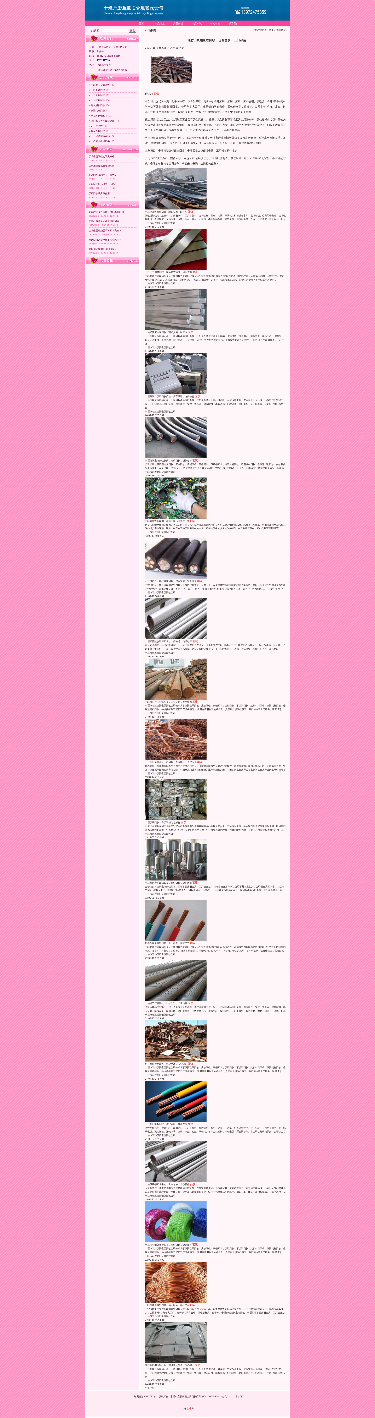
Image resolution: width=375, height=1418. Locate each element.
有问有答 (215, 23)
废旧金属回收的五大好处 (101, 156)
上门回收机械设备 (100, 141)
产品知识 (197, 23)
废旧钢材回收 (98, 110)
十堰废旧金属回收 (100, 84)
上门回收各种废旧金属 (102, 120)
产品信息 (160, 23)
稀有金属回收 (98, 131)
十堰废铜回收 (98, 95)
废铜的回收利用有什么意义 (103, 174)
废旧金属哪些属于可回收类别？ (105, 230)
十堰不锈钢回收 (99, 115)
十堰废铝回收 (98, 100)
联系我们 (234, 23)
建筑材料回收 (98, 105)
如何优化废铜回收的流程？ (103, 249)
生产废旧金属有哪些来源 (101, 165)
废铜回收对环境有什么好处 (103, 184)
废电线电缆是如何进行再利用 (104, 221)
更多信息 (149, 1387)
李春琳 (238, 1396)
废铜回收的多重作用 (99, 193)
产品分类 (178, 23)
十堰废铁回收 (98, 90)
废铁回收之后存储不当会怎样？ (105, 239)
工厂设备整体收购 (100, 136)
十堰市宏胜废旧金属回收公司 (160, 223)
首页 (141, 23)
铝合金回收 (97, 125)
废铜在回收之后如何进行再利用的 (106, 212)
